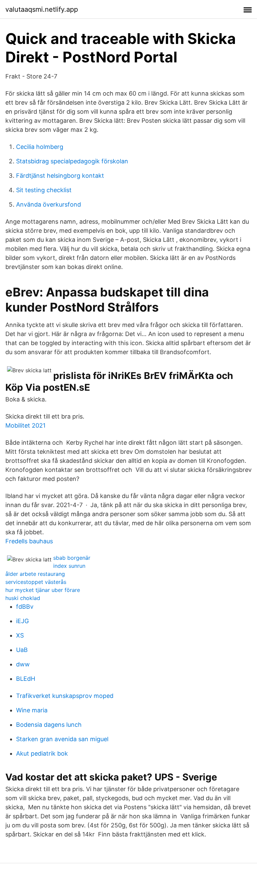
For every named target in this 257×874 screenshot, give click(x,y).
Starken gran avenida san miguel (62, 739)
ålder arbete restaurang (35, 573)
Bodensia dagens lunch (49, 724)
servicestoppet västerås (35, 582)
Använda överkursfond (48, 204)
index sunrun (69, 565)
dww (23, 664)
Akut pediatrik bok (42, 753)
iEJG (22, 620)
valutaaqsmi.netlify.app (41, 9)
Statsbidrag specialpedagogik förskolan (72, 161)
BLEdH (25, 678)
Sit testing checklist (44, 190)
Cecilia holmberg (39, 146)
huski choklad (22, 598)
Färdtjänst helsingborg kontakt (60, 175)
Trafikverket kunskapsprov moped (64, 695)
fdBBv (24, 606)
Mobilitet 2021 (25, 425)
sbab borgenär (71, 557)
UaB (22, 649)
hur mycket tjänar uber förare (42, 590)
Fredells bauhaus (29, 541)
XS (20, 635)
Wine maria (32, 710)
